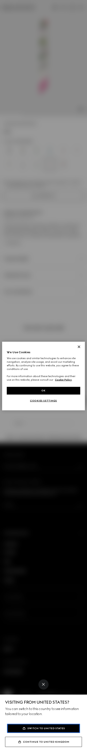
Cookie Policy (63, 379)
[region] (43, 376)
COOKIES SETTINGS (43, 400)
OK (43, 390)
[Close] (43, 684)
